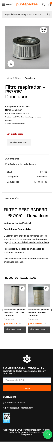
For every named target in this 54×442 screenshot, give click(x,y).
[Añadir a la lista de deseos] (22, 288)
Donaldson (30, 78)
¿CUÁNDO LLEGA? (19, 142)
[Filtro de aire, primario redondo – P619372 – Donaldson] (39, 295)
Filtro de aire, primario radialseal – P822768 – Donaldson (15, 312)
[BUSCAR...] (48, 14)
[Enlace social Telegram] (46, 182)
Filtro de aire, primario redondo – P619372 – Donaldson (38, 312)
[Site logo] (27, 4)
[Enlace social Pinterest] (39, 182)
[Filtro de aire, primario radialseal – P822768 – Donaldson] (15, 295)
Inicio (9, 78)
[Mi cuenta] (43, 5)
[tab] (11, 198)
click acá (19, 262)
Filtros (18, 78)
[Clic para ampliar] (11, 63)
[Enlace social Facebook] (31, 182)
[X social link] (35, 182)
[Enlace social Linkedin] (42, 182)
